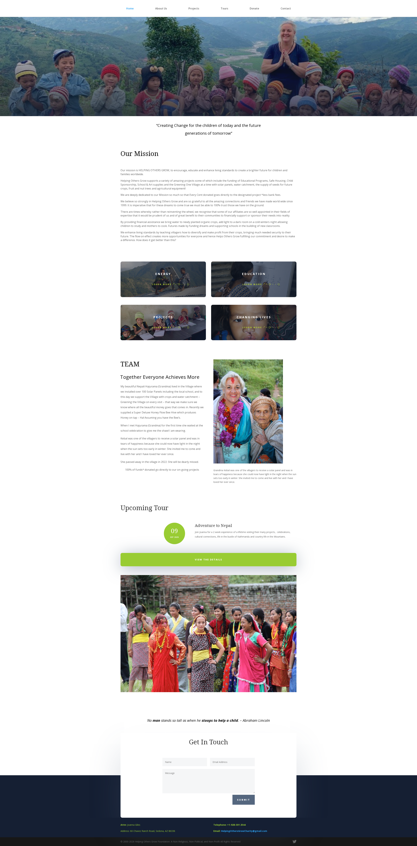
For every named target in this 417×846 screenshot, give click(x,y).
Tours (224, 8)
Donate (254, 8)
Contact (286, 8)
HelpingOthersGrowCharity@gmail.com (244, 831)
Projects (193, 8)
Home (130, 8)
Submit (243, 799)
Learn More (162, 284)
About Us (161, 8)
